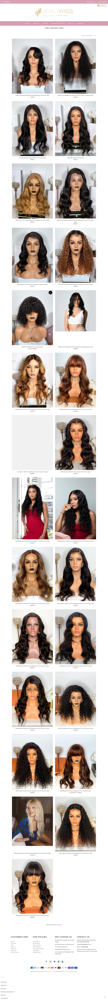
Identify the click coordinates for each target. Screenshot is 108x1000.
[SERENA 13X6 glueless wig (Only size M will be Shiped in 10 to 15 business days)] (75, 191)
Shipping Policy (37, 952)
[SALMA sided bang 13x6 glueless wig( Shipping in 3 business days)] (32, 66)
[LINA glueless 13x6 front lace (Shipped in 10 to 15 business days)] (75, 636)
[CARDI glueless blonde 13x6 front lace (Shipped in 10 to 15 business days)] (32, 821)
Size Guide (13, 943)
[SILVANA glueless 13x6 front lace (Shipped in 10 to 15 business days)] (32, 574)
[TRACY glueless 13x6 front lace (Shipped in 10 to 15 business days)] (32, 886)
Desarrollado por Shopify (71, 971)
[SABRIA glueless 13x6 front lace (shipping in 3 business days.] (32, 255)
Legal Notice (36, 950)
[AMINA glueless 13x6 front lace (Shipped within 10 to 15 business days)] (75, 508)
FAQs (12, 945)
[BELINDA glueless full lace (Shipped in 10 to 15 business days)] (75, 761)
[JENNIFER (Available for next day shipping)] (32, 317)
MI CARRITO (102, 2)
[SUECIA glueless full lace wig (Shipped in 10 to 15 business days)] (75, 380)
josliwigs (45, 971)
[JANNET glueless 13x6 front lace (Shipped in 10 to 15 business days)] (32, 761)
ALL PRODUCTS (80, 23)
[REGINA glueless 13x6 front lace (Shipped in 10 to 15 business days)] (32, 699)
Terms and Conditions (38, 948)
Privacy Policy (36, 941)
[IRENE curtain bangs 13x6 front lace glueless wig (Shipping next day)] (75, 311)
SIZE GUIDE (27, 23)
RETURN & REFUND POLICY (58, 23)
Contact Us (13, 948)
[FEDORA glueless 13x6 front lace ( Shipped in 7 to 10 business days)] (32, 508)
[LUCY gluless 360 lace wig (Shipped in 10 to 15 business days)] (32, 442)
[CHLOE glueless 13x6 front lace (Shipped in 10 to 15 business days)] (32, 636)
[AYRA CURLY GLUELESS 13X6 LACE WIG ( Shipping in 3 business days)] (75, 255)
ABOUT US (70, 23)
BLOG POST (45, 23)
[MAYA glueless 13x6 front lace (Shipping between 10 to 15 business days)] (75, 574)
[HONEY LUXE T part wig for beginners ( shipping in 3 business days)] (32, 191)
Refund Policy (36, 943)
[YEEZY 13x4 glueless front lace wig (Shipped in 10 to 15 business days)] (75, 699)
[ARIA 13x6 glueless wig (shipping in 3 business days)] (32, 128)
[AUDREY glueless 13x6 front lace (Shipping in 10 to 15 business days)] (32, 380)
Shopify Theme (51, 971)
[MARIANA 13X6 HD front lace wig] (75, 128)
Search (12, 941)
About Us (13, 947)
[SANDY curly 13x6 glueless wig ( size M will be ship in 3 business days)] (75, 66)
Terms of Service (15, 952)
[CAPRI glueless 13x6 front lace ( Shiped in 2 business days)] (75, 442)
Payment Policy (36, 947)
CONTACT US (36, 23)
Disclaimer (13, 950)
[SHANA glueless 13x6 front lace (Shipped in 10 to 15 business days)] (75, 824)
